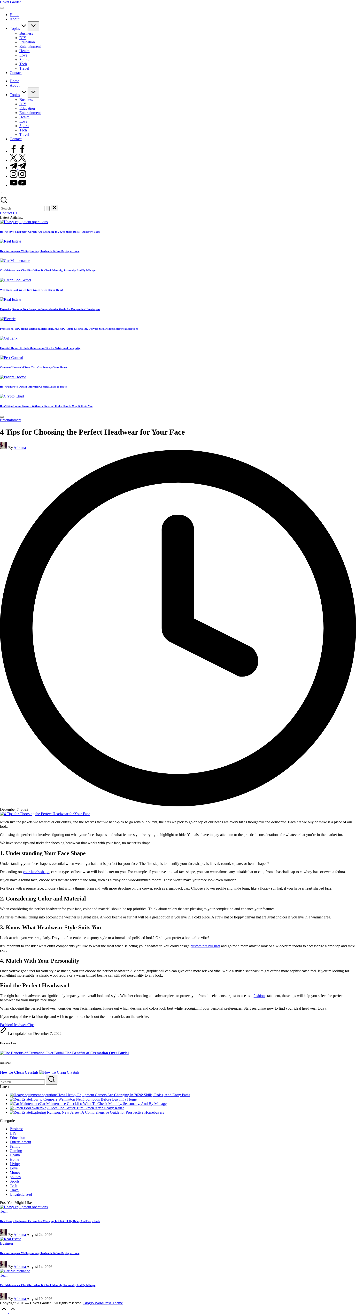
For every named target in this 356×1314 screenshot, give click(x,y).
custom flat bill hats (205, 946)
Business (16, 1129)
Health (15, 1155)
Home (14, 1159)
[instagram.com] (18, 176)
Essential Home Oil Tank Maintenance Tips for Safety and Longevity (40, 348)
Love (14, 1168)
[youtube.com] (18, 185)
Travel (14, 1190)
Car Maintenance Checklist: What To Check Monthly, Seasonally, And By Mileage (47, 270)
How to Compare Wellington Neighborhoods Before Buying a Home (39, 251)
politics (15, 1177)
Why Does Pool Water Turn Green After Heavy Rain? (31, 289)
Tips (31, 1025)
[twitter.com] (18, 160)
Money (15, 1172)
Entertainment (10, 420)
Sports (14, 1181)
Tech (13, 1186)
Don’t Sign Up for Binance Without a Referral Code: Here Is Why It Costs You (46, 406)
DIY (13, 1133)
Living (15, 1164)
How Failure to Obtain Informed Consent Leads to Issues (33, 386)
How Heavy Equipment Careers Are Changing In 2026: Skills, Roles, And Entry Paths (50, 231)
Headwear (20, 1025)
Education (17, 1138)
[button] (48, 208)
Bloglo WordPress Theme (103, 1303)
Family (15, 1146)
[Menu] (2, 7)
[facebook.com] (18, 151)
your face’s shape (36, 872)
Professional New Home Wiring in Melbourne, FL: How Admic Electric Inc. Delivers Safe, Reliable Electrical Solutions (69, 328)
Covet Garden (11, 2)
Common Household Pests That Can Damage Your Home (33, 367)
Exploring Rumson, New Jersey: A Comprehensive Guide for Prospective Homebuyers (50, 309)
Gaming (16, 1151)
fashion (259, 996)
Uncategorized (21, 1194)
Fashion (6, 1025)
